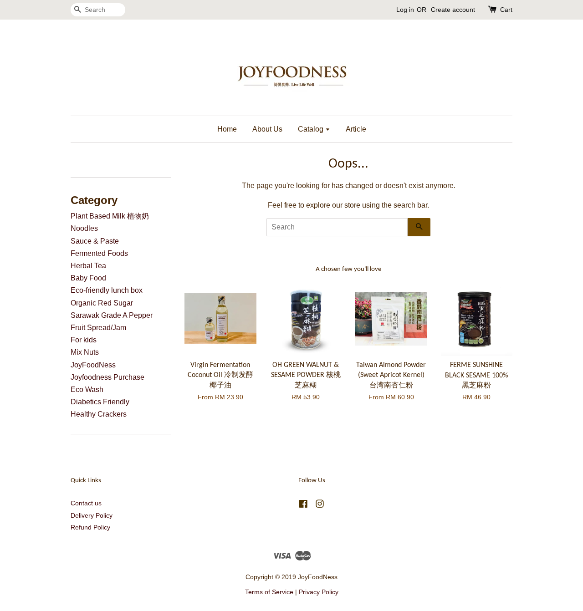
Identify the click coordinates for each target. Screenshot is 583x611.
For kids (84, 340)
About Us (267, 129)
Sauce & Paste (95, 241)
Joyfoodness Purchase (107, 377)
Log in (405, 9)
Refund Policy (90, 527)
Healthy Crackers (99, 414)
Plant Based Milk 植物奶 (110, 216)
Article (356, 129)
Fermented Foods (99, 253)
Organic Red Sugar (102, 303)
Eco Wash (87, 389)
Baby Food (88, 278)
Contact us (86, 503)
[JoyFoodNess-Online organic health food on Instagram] (320, 505)
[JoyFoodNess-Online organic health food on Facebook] (303, 505)
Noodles (84, 228)
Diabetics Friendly (100, 402)
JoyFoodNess (93, 365)
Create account (453, 9)
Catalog (311, 129)
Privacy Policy (318, 592)
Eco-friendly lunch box (107, 290)
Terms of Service (269, 592)
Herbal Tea (88, 266)
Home (227, 129)
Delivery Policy (92, 515)
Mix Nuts (85, 352)
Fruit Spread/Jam (98, 327)
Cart (506, 9)
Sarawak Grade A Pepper (112, 315)
